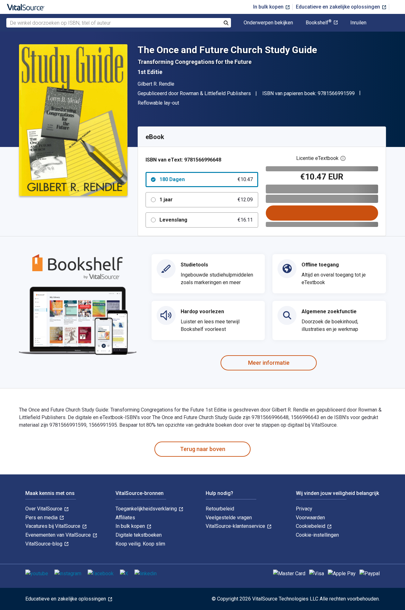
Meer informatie (269, 362)
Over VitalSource (44, 509)
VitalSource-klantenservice (236, 526)
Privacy (304, 509)
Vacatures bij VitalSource (53, 526)
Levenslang (206, 220)
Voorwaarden (310, 518)
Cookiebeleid (311, 526)
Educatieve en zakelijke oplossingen (338, 7)
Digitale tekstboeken (138, 535)
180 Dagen (206, 179)
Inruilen (358, 22)
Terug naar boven (202, 449)
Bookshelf (319, 22)
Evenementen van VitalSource (58, 535)
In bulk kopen (269, 7)
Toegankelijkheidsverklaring (146, 509)
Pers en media (42, 518)
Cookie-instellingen (317, 535)
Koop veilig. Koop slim (140, 544)
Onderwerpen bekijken (268, 22)
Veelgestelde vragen (229, 518)
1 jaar (206, 200)
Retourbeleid (220, 509)
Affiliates (125, 518)
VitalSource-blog (44, 544)
